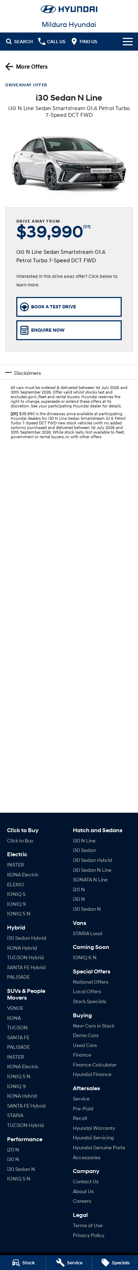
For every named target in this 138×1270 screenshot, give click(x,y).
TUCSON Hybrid (25, 957)
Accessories (86, 1157)
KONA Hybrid (22, 948)
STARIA (15, 1115)
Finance (82, 1055)
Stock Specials (89, 1001)
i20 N (13, 1149)
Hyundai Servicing (93, 1137)
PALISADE (18, 977)
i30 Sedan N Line (92, 870)
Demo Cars (86, 1035)
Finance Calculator (94, 1065)
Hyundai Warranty (94, 1128)
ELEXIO (15, 884)
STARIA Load (87, 933)
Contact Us (86, 1181)
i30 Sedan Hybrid (26, 938)
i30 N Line (84, 840)
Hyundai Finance (92, 1074)
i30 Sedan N (21, 1169)
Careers (82, 1201)
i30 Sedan (84, 850)
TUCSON (17, 1027)
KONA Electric (23, 874)
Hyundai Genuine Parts (99, 1147)
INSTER (15, 865)
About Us (83, 1191)
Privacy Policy (88, 1235)
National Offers (90, 982)
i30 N (13, 1159)
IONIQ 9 (16, 904)
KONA (14, 1018)
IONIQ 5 (16, 894)
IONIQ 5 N (18, 913)
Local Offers (87, 991)
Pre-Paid (83, 1108)
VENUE (15, 1008)
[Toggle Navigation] (128, 41)
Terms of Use (88, 1225)
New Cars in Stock (94, 1026)
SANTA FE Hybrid (26, 967)
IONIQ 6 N (85, 957)
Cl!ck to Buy (20, 840)
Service (81, 1098)
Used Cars (85, 1045)
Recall (80, 1118)
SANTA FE (18, 1037)
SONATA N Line (90, 879)
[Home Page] (69, 9)
